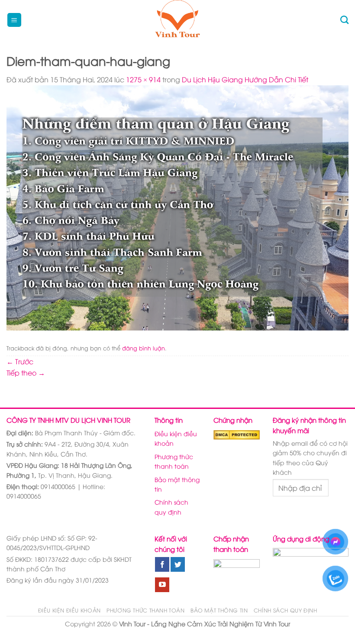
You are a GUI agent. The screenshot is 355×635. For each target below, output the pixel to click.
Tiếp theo (25, 372)
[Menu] (14, 20)
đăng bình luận (143, 348)
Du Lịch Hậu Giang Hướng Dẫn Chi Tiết (245, 79)
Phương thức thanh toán (174, 461)
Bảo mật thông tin (177, 484)
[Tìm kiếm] (344, 19)
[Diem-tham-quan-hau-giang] (177, 206)
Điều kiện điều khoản (176, 438)
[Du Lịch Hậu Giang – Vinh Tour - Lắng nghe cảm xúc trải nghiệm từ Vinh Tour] (178, 20)
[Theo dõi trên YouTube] (162, 584)
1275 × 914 (143, 79)
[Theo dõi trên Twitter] (178, 564)
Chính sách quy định (171, 506)
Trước (19, 361)
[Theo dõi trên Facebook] (162, 564)
